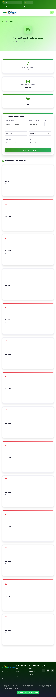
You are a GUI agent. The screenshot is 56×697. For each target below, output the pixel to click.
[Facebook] (48, 670)
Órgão (31, 139)
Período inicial (9, 130)
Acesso (27, 6)
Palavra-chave (9, 120)
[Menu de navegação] (52, 12)
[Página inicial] (9, 12)
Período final (33, 130)
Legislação (31, 674)
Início (17, 668)
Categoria (8, 139)
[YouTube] (52, 670)
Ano (45, 120)
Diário (6, 6)
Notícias (17, 671)
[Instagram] (43, 670)
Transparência (19, 674)
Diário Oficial (32, 671)
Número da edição (34, 120)
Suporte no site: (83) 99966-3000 (29, 692)
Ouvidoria (16, 6)
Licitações (31, 668)
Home (3, 21)
